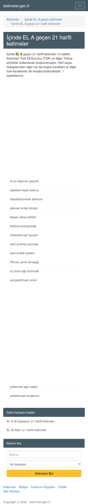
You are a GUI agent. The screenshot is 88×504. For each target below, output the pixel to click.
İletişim (23, 487)
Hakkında (9, 487)
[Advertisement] (44, 124)
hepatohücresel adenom (26, 199)
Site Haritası (11, 491)
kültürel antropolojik (23, 226)
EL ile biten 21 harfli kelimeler (26, 430)
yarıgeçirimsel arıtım (23, 280)
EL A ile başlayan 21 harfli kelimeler (31, 421)
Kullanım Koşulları (43, 487)
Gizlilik (62, 487)
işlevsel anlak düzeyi (24, 208)
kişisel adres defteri (23, 217)
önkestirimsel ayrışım (24, 235)
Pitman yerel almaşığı (24, 262)
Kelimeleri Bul (44, 473)
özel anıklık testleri (22, 253)
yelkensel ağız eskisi (23, 386)
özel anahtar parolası (24, 244)
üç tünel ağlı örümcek (24, 271)
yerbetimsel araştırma (24, 395)
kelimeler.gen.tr (16, 5)
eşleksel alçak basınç (24, 190)
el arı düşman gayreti (24, 181)
